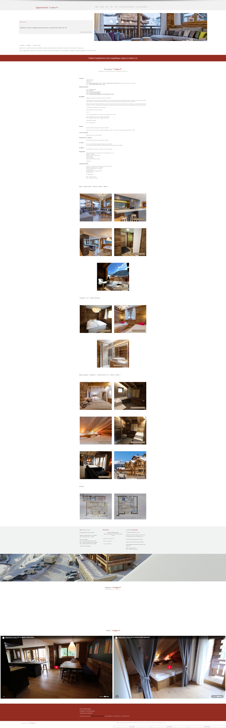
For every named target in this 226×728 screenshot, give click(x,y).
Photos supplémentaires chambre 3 (104, 407)
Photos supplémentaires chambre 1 (104, 330)
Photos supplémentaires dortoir (105, 442)
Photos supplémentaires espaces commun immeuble (135, 476)
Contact (116, 6)
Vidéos (111, 6)
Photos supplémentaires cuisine (139, 219)
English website (169, 726)
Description (102, 6)
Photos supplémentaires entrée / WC (138, 253)
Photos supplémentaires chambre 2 (138, 330)
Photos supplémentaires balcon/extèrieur (120, 288)
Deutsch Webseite (207, 726)
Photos (107, 6)
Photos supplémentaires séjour (105, 219)
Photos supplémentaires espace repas (104, 253)
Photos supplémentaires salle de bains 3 (137, 442)
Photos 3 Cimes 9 (202, 38)
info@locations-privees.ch (109, 538)
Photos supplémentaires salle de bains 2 (137, 407)
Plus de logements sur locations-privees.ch (127, 6)
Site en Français (131, 726)
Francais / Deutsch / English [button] (142, 6)
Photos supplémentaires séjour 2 (104, 476)
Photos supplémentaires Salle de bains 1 (120, 365)
